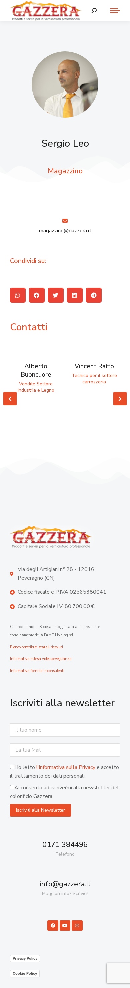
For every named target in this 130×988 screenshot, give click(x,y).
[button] (18, 295)
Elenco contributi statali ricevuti (36, 647)
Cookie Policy (25, 973)
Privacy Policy (25, 958)
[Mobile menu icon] (111, 10)
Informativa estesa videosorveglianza (41, 658)
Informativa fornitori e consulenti (37, 670)
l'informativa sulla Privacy (65, 767)
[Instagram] (77, 925)
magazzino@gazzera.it (65, 230)
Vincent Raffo (94, 366)
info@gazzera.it (65, 884)
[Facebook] (52, 925)
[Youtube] (65, 925)
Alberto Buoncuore (36, 370)
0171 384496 (65, 845)
